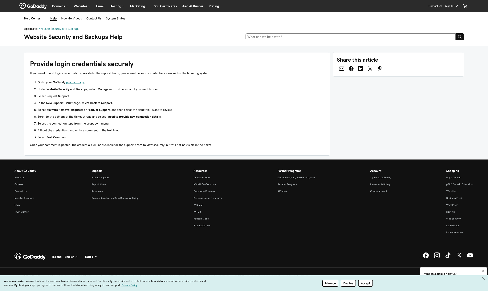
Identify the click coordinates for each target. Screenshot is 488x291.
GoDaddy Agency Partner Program (296, 177)
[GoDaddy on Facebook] (425, 257)
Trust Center (21, 212)
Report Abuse (99, 184)
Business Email (454, 198)
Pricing (214, 6)
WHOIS (197, 212)
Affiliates (282, 191)
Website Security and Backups (59, 28)
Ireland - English (63, 256)
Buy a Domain (453, 177)
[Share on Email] (341, 69)
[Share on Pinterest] (379, 69)
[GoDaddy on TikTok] (448, 257)
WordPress (452, 205)
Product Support (100, 177)
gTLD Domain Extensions (460, 184)
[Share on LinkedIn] (360, 69)
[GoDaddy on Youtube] (470, 257)
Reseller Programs (287, 184)
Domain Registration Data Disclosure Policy (115, 198)
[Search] (460, 36)
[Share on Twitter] (370, 69)
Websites (451, 191)
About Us (19, 177)
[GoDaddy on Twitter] (459, 257)
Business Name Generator (207, 198)
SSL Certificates (165, 6)
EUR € (89, 256)
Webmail (198, 205)
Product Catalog (202, 225)
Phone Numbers (454, 232)
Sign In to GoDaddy (380, 177)
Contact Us (93, 18)
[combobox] (350, 37)
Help (53, 18)
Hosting (450, 212)
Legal (17, 205)
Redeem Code (201, 218)
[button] (483, 271)
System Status (115, 18)
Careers (18, 184)
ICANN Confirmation (204, 184)
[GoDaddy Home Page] (30, 256)
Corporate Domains (204, 191)
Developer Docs (201, 177)
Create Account (378, 191)
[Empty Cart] (465, 6)
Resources (97, 191)
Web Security (453, 218)
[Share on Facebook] (351, 69)
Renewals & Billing (380, 184)
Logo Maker (452, 225)
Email (100, 6)
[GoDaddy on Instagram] (436, 257)
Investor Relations (24, 198)
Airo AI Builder (192, 6)
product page (75, 82)
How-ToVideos (71, 18)
